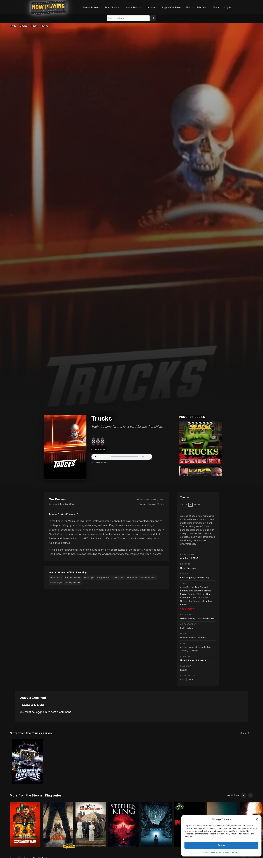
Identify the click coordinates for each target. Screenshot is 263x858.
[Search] (153, 18)
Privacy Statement (231, 852)
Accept (221, 845)
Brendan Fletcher (73, 577)
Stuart (161, 499)
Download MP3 (101, 462)
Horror (191, 647)
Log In (227, 7)
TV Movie (193, 650)
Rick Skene (132, 577)
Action (183, 647)
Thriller (183, 650)
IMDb (182, 679)
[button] (256, 819)
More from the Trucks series (31, 733)
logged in (41, 712)
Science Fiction (203, 647)
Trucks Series (57, 514)
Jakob (154, 499)
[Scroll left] (244, 795)
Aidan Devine (56, 577)
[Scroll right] (250, 795)
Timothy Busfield (73, 582)
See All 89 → (232, 795)
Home (13, 25)
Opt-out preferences (211, 852)
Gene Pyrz (89, 577)
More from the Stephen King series (35, 795)
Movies (23, 25)
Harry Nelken (103, 577)
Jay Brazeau (118, 577)
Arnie (146, 499)
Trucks (34, 25)
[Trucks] (200, 442)
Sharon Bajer (56, 582)
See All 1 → (245, 733)
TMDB (190, 679)
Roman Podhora (147, 577)
